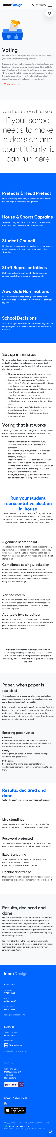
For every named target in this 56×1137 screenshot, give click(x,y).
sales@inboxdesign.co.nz (14, 1015)
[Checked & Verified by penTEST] (14, 1084)
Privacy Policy (44, 1129)
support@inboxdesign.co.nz (15, 1051)
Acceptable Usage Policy (25, 1129)
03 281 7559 (9, 1009)
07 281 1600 (41, 5)
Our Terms (8, 1129)
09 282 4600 (10, 1001)
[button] (49, 13)
